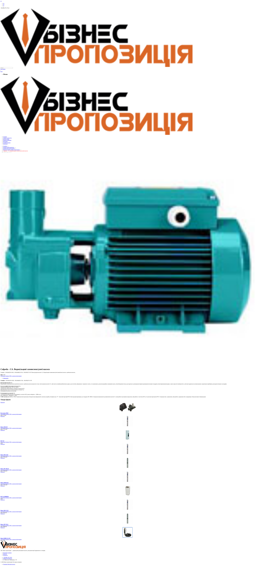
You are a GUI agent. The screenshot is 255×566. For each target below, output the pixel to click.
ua (3, 3)
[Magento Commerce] (127, 134)
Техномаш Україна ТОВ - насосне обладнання (11, 376)
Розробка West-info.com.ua (9, 564)
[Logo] (17, 548)
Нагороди (5, 555)
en (3, 4)
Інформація (5, 378)
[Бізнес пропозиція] (127, 66)
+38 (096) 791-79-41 (7, 557)
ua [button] (1, 1)
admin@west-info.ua (7, 558)
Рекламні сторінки (7, 552)
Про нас (5, 554)
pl (3, 5)
